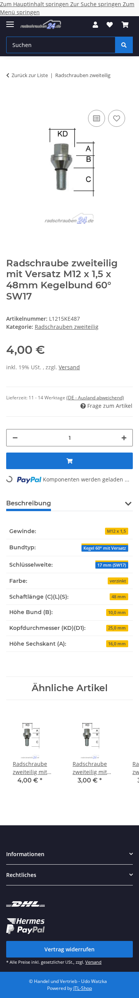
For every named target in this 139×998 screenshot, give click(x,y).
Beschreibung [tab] (28, 503)
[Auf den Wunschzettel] (116, 118)
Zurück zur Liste (30, 75)
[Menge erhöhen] (123, 437)
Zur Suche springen (96, 4)
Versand (69, 367)
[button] (95, 24)
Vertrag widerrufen (69, 949)
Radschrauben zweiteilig (66, 326)
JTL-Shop (82, 988)
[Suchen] (124, 45)
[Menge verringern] (15, 437)
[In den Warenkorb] (12, 96)
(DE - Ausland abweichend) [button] (95, 397)
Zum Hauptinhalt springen (35, 4)
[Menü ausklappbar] (10, 21)
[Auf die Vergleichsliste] (96, 118)
